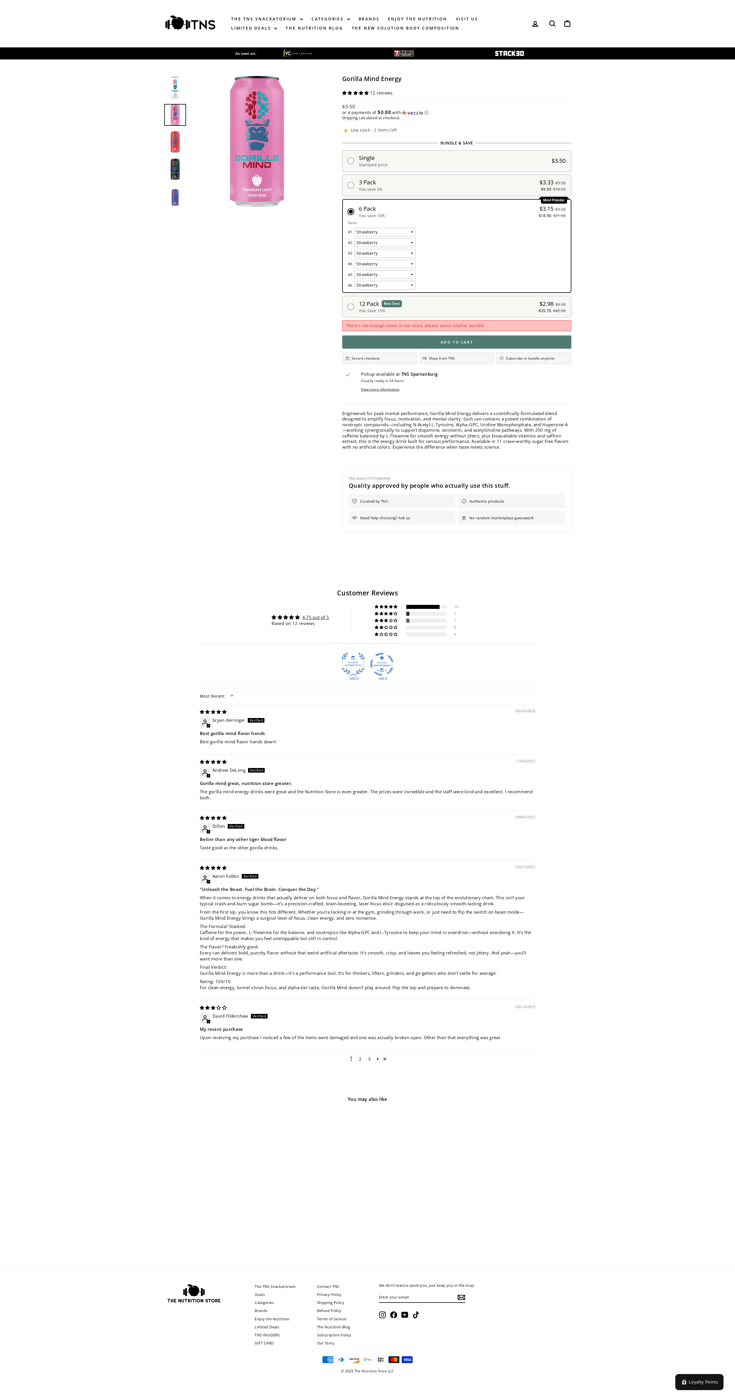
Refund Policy (329, 1310)
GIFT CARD (264, 1343)
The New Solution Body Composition (405, 28)
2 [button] (360, 1059)
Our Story (325, 1343)
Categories (329, 19)
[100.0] (353, 664)
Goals (260, 1294)
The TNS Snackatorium (265, 19)
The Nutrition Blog (314, 28)
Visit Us (467, 19)
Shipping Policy (331, 1302)
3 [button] (369, 1059)
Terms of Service (332, 1318)
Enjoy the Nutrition (417, 19)
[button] (356, 93)
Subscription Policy (334, 1335)
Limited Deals (252, 28)
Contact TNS (328, 1286)
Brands (369, 19)
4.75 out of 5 (315, 617)
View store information (380, 389)
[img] (213, 712)
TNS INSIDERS (267, 1335)
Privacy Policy (329, 1294)
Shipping (350, 117)
